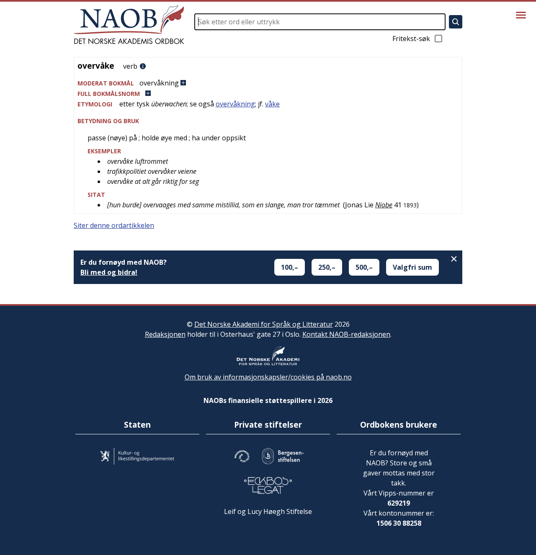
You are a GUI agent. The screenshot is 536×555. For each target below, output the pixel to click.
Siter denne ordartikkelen (114, 225)
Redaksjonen (165, 334)
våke (272, 103)
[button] (268, 83)
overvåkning (235, 103)
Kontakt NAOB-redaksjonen (346, 334)
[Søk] (455, 21)
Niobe (383, 204)
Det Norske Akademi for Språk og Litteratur (263, 324)
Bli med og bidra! (108, 272)
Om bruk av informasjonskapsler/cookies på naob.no (268, 377)
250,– (326, 267)
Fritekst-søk (411, 38)
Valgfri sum (412, 267)
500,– (364, 267)
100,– (289, 267)
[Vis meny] (521, 15)
